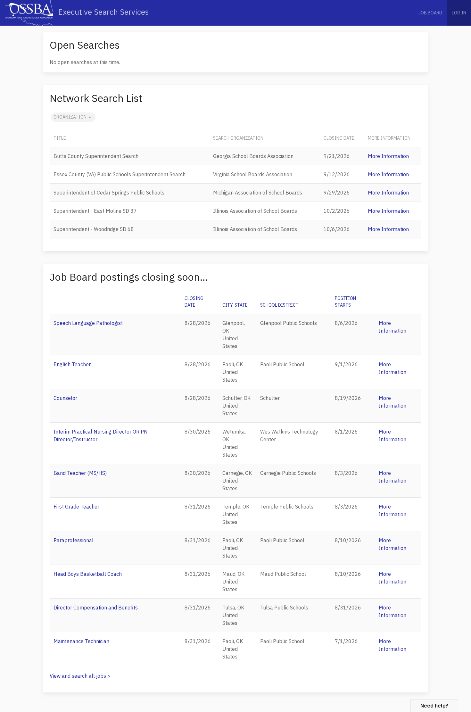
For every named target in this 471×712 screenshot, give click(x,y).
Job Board (430, 13)
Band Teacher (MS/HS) (80, 473)
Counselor (65, 398)
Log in (459, 13)
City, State (235, 305)
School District (279, 305)
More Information (388, 156)
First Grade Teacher (76, 506)
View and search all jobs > (80, 676)
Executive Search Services (102, 12)
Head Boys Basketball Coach (88, 574)
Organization (70, 117)
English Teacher (72, 364)
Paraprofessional (74, 540)
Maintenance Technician (81, 641)
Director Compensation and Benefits (96, 607)
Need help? (434, 705)
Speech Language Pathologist (88, 323)
